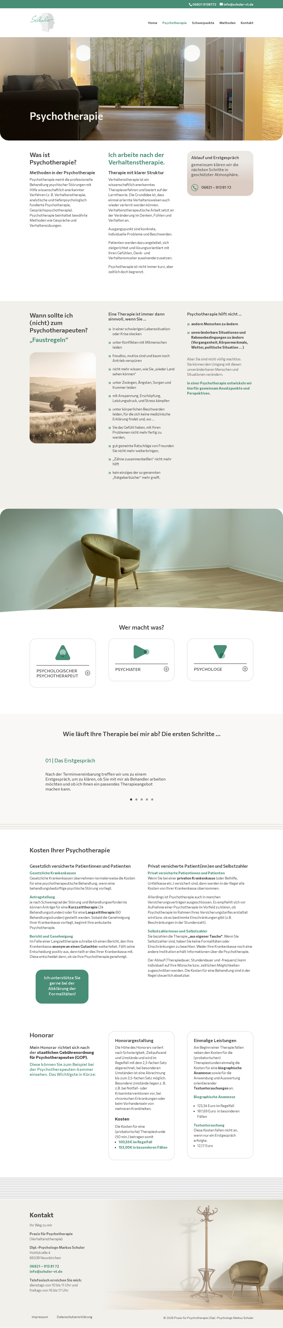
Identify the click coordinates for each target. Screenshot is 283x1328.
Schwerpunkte (203, 23)
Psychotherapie (174, 23)
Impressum (40, 1317)
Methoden (227, 23)
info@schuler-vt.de (46, 1271)
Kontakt (247, 23)
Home (152, 23)
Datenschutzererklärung (74, 1317)
